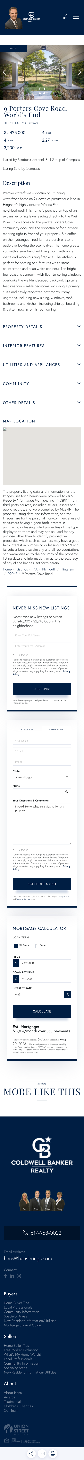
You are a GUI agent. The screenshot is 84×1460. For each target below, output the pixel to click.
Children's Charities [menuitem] (18, 1406)
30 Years (24, 945)
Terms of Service (23, 899)
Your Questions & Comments (31, 800)
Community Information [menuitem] (21, 1311)
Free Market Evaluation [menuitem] (21, 1350)
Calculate (42, 1011)
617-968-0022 (46, 1233)
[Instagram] (19, 1276)
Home (7, 569)
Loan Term (21, 937)
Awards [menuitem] (9, 1397)
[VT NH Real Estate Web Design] (42, 1429)
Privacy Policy (63, 896)
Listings (22, 569)
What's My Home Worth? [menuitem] (23, 1354)
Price (16, 956)
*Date (16, 771)
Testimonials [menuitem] (13, 1401)
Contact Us (27, 729)
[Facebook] (5, 1276)
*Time (16, 786)
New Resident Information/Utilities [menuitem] (30, 1320)
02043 (12, 573)
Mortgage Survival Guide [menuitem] (22, 1325)
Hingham (67, 569)
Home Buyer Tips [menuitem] (16, 1303)
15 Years (41, 945)
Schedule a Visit (56, 729)
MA (35, 569)
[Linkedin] (12, 1276)
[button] (6, 72)
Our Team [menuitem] (11, 1410)
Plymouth (49, 569)
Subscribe (42, 689)
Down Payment (23, 972)
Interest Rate (22, 988)
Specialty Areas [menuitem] (15, 1316)
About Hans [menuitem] (13, 1392)
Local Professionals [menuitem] (18, 1307)
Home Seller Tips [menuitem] (16, 1345)
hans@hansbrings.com (28, 1258)
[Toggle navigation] (76, 17)
